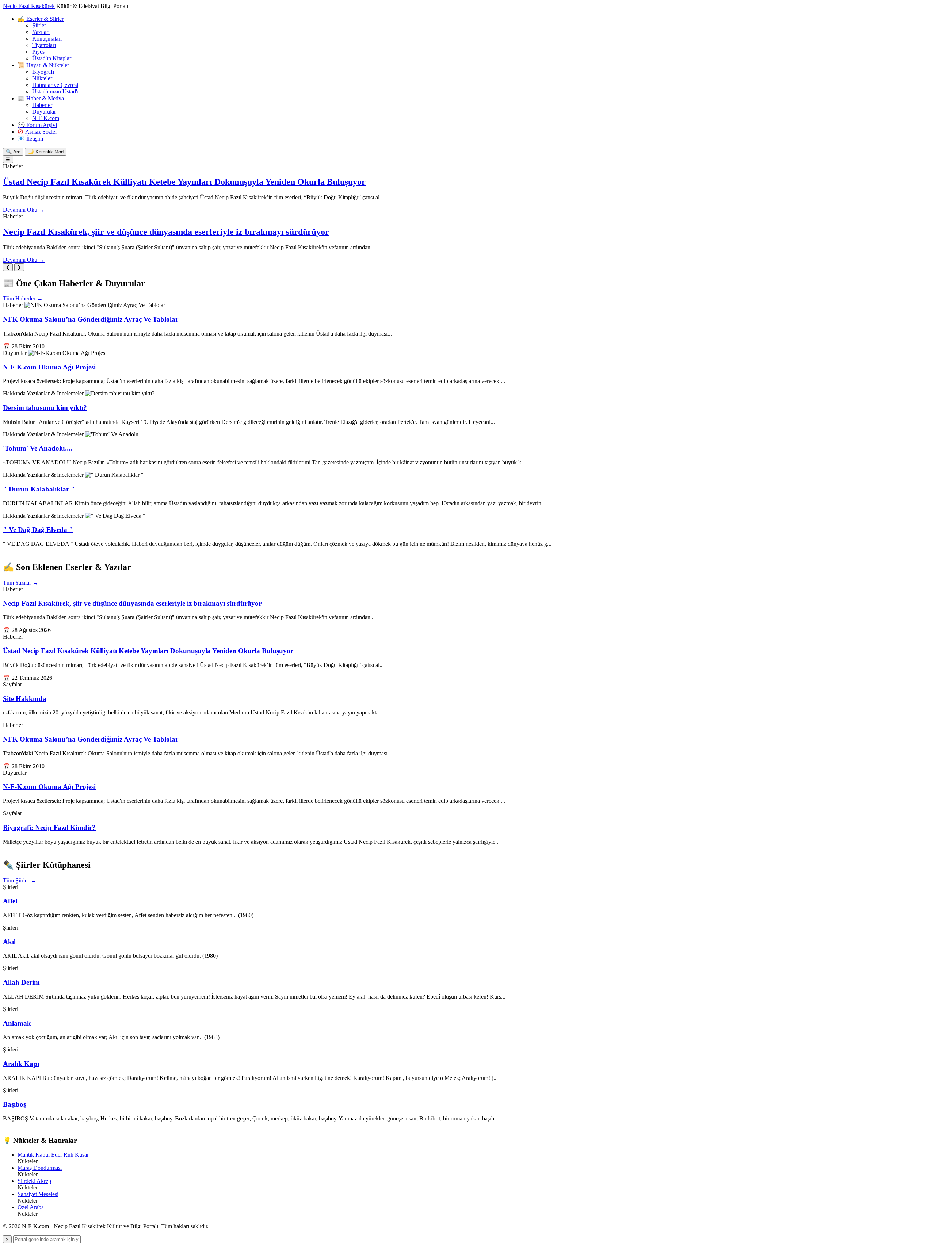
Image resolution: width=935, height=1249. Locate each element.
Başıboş (14, 1104)
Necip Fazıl (29, 6)
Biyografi (43, 72)
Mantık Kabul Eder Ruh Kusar (53, 1155)
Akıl (9, 942)
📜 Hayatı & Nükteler (43, 65)
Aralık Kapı (21, 1064)
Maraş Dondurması (40, 1168)
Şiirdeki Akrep (34, 1181)
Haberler (42, 105)
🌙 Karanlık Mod (46, 151)
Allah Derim (21, 982)
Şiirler (39, 25)
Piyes (38, 52)
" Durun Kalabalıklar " (39, 489)
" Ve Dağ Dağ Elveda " (38, 529)
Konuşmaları (47, 38)
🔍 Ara (13, 151)
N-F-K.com (45, 118)
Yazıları (41, 32)
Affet (10, 901)
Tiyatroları (44, 45)
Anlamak (17, 1023)
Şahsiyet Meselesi (38, 1194)
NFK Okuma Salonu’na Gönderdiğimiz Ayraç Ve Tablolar (90, 319)
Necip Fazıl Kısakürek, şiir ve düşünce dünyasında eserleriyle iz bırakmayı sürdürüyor (166, 232)
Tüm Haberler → (23, 298)
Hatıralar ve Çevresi (55, 85)
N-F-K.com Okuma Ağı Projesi (49, 367)
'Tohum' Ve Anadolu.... (37, 448)
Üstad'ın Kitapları (52, 58)
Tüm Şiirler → (20, 880)
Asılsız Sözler (41, 132)
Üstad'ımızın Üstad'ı (55, 91)
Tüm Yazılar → (20, 582)
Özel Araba (31, 1207)
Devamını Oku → (24, 210)
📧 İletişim (30, 138)
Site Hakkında (24, 698)
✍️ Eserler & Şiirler (41, 19)
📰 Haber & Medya (41, 98)
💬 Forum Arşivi (37, 125)
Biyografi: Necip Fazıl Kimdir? (49, 827)
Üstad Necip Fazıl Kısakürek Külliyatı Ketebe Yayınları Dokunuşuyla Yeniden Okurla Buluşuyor (184, 182)
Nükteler (42, 78)
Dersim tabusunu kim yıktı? (45, 407)
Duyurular (44, 111)
